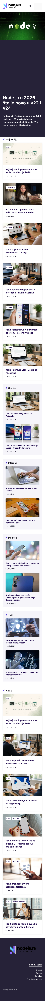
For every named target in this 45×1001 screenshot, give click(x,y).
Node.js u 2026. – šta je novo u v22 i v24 (22, 103)
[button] (30, 6)
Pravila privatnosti (34, 979)
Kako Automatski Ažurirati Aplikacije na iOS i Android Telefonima (22, 446)
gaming (9, 227)
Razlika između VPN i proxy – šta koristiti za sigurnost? (20, 641)
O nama (39, 970)
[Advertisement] (22, 71)
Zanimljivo (10, 187)
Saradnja (38, 976)
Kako (8, 147)
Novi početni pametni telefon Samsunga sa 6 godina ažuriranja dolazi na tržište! (20, 597)
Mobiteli (16, 818)
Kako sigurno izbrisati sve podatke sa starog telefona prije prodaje (22, 564)
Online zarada (19, 901)
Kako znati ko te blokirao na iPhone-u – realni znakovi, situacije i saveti (20, 843)
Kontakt (39, 973)
